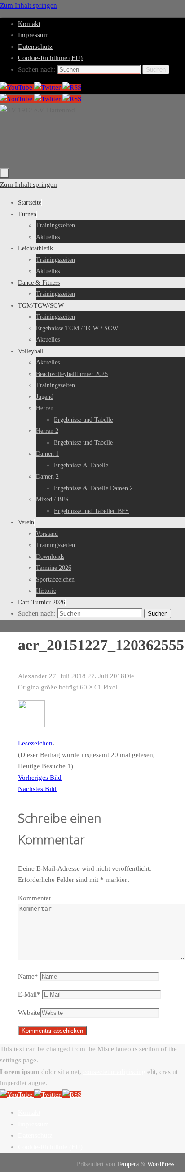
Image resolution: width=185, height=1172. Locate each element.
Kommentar (34, 898)
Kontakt (29, 23)
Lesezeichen (35, 743)
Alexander (32, 676)
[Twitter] (48, 87)
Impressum (33, 34)
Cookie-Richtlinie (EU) (50, 57)
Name (28, 976)
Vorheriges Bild (40, 777)
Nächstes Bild (37, 788)
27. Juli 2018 (67, 676)
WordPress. (161, 1164)
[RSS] (71, 87)
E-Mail (29, 994)
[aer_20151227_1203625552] (31, 725)
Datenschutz (35, 46)
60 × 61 (90, 687)
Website (29, 1012)
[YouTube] (17, 87)
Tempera (128, 1164)
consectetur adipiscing (114, 1071)
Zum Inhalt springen (28, 5)
